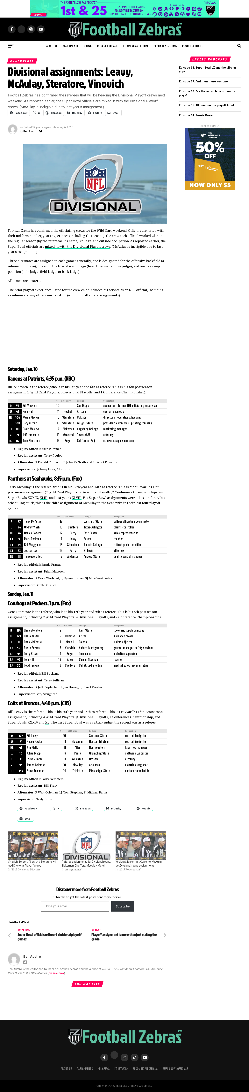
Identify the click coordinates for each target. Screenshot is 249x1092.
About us (51, 46)
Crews (87, 46)
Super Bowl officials (175, 1068)
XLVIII (77, 497)
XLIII (43, 497)
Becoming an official (135, 46)
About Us (66, 1068)
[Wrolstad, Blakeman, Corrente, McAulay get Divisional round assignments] (141, 845)
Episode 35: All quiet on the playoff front (206, 105)
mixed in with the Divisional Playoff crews (77, 246)
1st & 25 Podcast (107, 46)
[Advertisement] (87, 334)
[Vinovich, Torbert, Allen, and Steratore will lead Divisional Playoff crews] (33, 845)
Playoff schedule (192, 46)
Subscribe (123, 906)
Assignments (70, 46)
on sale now (56, 973)
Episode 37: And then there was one (203, 81)
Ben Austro (30, 131)
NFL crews (104, 1068)
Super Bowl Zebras (165, 46)
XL (47, 722)
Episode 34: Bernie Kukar (196, 115)
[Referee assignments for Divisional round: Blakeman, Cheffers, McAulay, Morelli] (87, 845)
